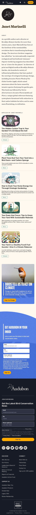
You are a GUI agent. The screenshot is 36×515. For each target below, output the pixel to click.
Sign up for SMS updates (26, 471)
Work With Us (23, 460)
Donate (30, 2)
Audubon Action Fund (8, 477)
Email (5, 344)
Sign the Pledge (10, 300)
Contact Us (22, 468)
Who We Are (5, 460)
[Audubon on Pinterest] (25, 448)
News (4, 167)
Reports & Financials (8, 474)
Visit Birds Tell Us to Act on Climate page (18, 284)
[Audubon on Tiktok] (21, 448)
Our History (5, 462)
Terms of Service (15, 361)
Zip (5, 349)
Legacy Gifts (5, 493)
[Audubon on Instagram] (3, 448)
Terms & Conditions (18, 368)
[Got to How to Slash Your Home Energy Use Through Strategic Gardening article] (18, 186)
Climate (5, 140)
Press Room (22, 465)
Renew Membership (7, 496)
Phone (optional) (8, 355)
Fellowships (22, 462)
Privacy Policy (8, 368)
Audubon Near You (7, 485)
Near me (20, 2)
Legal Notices (9, 513)
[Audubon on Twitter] (12, 448)
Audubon (9, 2)
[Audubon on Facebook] (8, 448)
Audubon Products (7, 488)
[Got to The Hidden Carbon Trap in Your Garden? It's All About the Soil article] (18, 129)
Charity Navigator (18, 504)
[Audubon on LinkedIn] (16, 448)
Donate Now (5, 491)
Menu (3, 2)
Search (24, 2)
